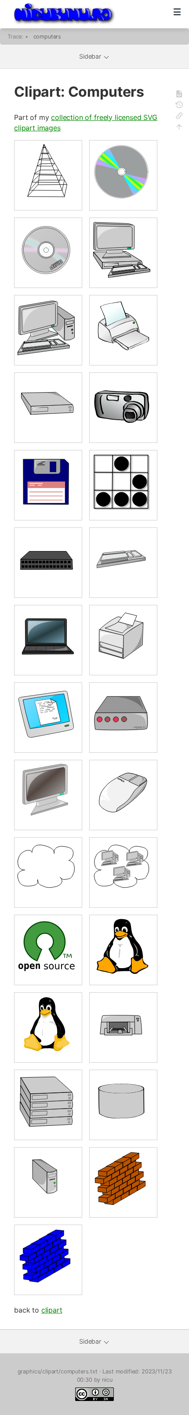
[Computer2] (48, 330)
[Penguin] (123, 950)
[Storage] (123, 1105)
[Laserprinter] (123, 640)
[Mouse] (123, 795)
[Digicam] (123, 407)
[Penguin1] (48, 1027)
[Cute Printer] (123, 330)
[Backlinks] (180, 117)
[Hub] (48, 562)
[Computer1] (123, 252)
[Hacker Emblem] (123, 485)
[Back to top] (180, 128)
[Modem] (123, 717)
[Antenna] (48, 175)
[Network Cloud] (48, 872)
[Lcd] (48, 717)
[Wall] (123, 1182)
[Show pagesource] (180, 95)
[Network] (123, 872)
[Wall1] (48, 1260)
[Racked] (48, 1105)
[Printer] (123, 1027)
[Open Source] (48, 950)
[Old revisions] (180, 106)
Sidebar (91, 56)
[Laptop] (48, 640)
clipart (51, 1310)
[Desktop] (48, 407)
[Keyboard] (123, 562)
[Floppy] (48, 485)
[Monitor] (48, 795)
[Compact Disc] (48, 252)
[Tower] (48, 1182)
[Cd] (123, 175)
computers (47, 36)
